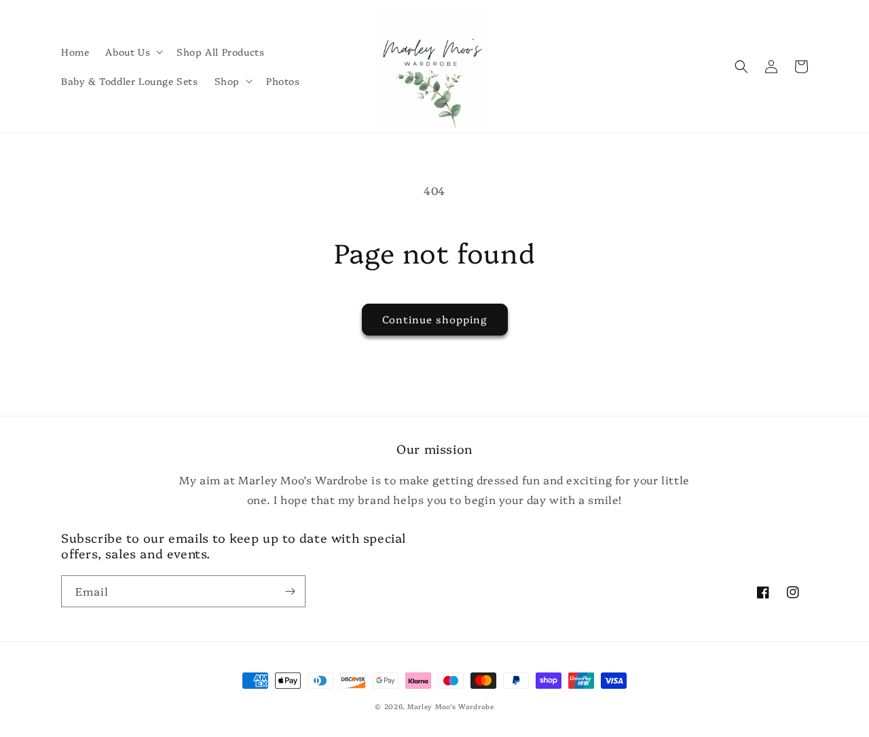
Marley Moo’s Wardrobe (450, 706)
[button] (132, 51)
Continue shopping (434, 319)
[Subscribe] (290, 591)
